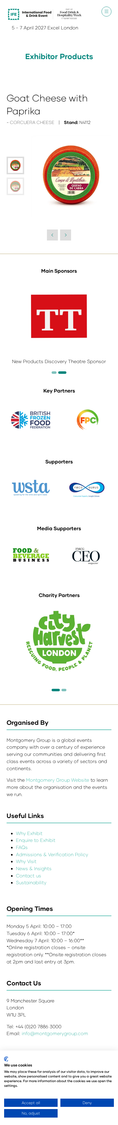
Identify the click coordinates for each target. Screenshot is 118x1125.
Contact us (28, 875)
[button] (106, 11)
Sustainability (31, 882)
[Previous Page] (52, 235)
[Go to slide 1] (56, 690)
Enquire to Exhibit (35, 840)
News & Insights (34, 868)
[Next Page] (65, 235)
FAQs (22, 847)
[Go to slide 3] (62, 372)
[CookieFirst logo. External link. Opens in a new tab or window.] (6, 1059)
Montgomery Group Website (58, 780)
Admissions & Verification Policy (52, 854)
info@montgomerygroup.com (55, 1033)
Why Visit (26, 861)
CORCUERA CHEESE (32, 122)
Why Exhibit (29, 833)
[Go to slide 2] (54, 372)
